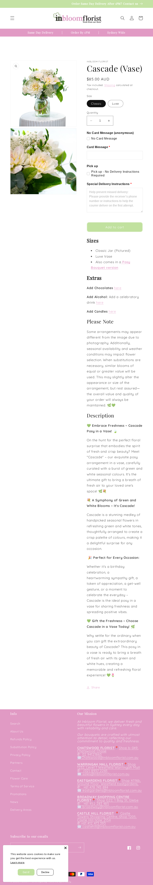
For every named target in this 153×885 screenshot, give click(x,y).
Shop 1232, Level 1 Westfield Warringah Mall (108, 766)
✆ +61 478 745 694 (92, 787)
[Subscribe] (79, 847)
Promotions (18, 794)
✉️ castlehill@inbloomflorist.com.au (106, 826)
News (14, 802)
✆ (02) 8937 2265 (92, 771)
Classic (96, 103)
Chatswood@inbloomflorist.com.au (110, 757)
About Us (16, 731)
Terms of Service (22, 786)
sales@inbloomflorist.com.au (105, 774)
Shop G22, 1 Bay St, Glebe (118, 800)
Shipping (109, 85)
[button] (12, 18)
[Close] (65, 848)
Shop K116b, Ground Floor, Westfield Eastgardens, (109, 782)
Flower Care (19, 778)
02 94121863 (91, 754)
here (117, 288)
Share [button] (95, 687)
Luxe (115, 103)
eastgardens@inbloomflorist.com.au (112, 790)
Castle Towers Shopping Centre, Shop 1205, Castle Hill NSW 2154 (106, 816)
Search (15, 723)
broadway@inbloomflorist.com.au (110, 807)
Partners (16, 763)
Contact (15, 770)
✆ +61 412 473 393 (91, 823)
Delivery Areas (20, 810)
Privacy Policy (20, 755)
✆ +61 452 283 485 (93, 803)
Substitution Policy (23, 747)
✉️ (79, 757)
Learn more (17, 862)
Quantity (92, 112)
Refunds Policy (21, 739)
